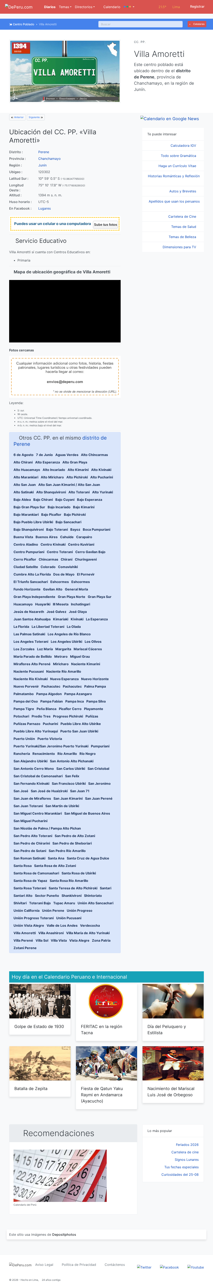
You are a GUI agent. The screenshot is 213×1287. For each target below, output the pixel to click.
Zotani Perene (25, 948)
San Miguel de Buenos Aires (87, 813)
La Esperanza (97, 619)
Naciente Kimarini (85, 664)
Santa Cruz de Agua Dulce (88, 858)
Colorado (48, 567)
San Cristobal (98, 768)
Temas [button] (64, 7)
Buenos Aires (47, 537)
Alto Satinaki (24, 492)
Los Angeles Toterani (31, 641)
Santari (105, 888)
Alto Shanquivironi (51, 492)
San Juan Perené (99, 798)
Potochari (21, 716)
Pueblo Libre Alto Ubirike (81, 724)
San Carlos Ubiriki (70, 768)
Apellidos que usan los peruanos (174, 201)
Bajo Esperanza (89, 499)
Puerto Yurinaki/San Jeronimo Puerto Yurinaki (51, 746)
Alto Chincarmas (94, 455)
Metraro (61, 656)
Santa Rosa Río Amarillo (69, 881)
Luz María (45, 649)
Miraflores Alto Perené (32, 664)
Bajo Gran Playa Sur (29, 507)
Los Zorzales (24, 649)
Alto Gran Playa (74, 462)
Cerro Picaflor (25, 559)
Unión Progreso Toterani (34, 918)
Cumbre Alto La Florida (32, 574)
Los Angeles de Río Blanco (69, 634)
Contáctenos (115, 1265)
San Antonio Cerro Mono (34, 768)
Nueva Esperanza (64, 679)
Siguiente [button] (34, 117)
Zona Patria (101, 940)
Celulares (198, 24)
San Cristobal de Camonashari (38, 776)
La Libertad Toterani (48, 627)
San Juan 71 (79, 791)
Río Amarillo (67, 754)
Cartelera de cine (185, 1152)
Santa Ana (56, 858)
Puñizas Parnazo (27, 724)
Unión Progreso (79, 910)
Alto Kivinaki (101, 470)
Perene (43, 152)
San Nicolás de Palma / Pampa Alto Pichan (47, 828)
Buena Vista (23, 537)
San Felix (72, 776)
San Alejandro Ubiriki (30, 761)
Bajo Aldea (22, 499)
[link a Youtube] (195, 1267)
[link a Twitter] (144, 1267)
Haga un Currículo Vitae (178, 166)
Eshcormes (59, 582)
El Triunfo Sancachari (31, 582)
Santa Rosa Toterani (30, 888)
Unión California (27, 910)
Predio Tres (41, 716)
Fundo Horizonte (27, 589)
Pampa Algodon (49, 694)
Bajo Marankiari (26, 514)
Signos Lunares (187, 1159)
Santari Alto (23, 895)
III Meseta (60, 604)
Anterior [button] (19, 117)
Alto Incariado (54, 470)
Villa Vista (59, 940)
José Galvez (56, 612)
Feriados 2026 (187, 1145)
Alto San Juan (25, 485)
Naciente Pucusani (29, 671)
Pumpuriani (100, 746)
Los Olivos (93, 641)
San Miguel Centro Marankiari (38, 813)
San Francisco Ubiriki (69, 783)
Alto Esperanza (47, 462)
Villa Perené (23, 940)
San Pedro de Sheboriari (72, 843)
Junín (42, 165)
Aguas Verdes (66, 455)
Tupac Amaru (64, 903)
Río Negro (87, 754)
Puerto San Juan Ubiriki (79, 731)
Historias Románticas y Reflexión (174, 176)
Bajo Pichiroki (75, 514)
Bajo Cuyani (64, 499)
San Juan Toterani (28, 806)
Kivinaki (77, 619)
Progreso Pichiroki (68, 716)
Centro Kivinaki (53, 544)
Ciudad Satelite (26, 567)
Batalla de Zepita (30, 1088)
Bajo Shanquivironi (29, 529)
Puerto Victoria (49, 739)
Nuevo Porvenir (26, 686)
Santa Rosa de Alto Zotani (55, 866)
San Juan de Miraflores (32, 798)
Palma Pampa (95, 686)
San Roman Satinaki (29, 858)
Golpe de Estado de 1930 (39, 1026)
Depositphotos (64, 1234)
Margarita (63, 649)
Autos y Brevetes (183, 191)
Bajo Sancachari (68, 522)
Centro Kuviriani (81, 544)
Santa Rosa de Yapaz (30, 881)
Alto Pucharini (101, 477)
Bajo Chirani (43, 499)
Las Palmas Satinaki (29, 634)
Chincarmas (48, 559)
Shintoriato (93, 895)
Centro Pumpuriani (29, 552)
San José (21, 791)
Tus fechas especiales (181, 1167)
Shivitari (20, 903)
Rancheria (22, 754)
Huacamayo (23, 604)
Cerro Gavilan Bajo (90, 552)
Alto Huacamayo (27, 470)
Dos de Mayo (63, 574)
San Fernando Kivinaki (31, 783)
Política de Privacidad (79, 1265)
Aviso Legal (44, 1265)
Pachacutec (50, 686)
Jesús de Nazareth (29, 612)
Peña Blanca (46, 709)
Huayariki (42, 604)
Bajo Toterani (57, 529)
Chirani (66, 559)
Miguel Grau (80, 656)
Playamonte (93, 709)
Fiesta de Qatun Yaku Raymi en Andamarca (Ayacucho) (102, 1095)
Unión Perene (53, 910)
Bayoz (75, 529)
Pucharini (50, 724)
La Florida (21, 627)
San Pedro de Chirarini (32, 843)
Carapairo (84, 537)
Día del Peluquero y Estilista (166, 1029)
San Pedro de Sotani (30, 851)
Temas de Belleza (183, 237)
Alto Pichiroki (77, 477)
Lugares (44, 208)
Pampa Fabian (51, 701)
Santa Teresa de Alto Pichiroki (73, 888)
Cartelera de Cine (182, 216)
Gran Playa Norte (71, 597)
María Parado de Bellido (33, 656)
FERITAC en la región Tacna (101, 1029)
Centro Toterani (60, 552)
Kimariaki (60, 619)
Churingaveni (86, 559)
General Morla (76, 589)
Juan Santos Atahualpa (32, 619)
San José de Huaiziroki (49, 791)
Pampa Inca (74, 701)
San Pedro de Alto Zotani (75, 836)
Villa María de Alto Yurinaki (88, 933)
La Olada (74, 627)
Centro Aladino (26, 544)
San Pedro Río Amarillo (67, 851)
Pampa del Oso (26, 701)
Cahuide (67, 537)
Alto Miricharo (52, 477)
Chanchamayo (49, 158)
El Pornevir (86, 574)
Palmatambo (24, 694)
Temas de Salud (184, 227)
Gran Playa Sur (99, 597)
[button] (129, 7)
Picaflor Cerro (70, 709)
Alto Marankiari (26, 477)
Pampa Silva (96, 701)
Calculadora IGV (184, 145)
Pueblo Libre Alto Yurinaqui (36, 731)
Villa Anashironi (51, 933)
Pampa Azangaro (78, 694)
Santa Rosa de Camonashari (36, 873)
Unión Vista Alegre (29, 925)
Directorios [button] (83, 7)
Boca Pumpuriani (96, 529)
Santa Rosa (23, 866)
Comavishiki (68, 567)
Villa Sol (42, 940)
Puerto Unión (24, 739)
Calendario (111, 7)
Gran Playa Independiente (34, 597)
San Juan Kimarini (68, 798)
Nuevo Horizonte (95, 679)
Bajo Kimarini (83, 507)
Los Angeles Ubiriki (66, 641)
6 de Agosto (23, 455)
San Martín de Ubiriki (62, 806)
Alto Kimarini (78, 470)
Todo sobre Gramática (179, 156)
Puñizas (91, 716)
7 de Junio (44, 455)
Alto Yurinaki (102, 492)
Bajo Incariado (59, 507)
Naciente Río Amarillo (63, 671)
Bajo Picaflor (51, 514)
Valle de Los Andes (62, 925)
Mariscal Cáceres (88, 649)
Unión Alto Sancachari (95, 903)
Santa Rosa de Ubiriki (79, 873)
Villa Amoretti (25, 933)
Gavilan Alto (52, 589)
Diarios (49, 7)
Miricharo (61, 664)
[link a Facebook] (169, 1267)
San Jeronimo (99, 783)
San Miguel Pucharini (30, 821)
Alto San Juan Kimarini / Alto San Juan (69, 485)
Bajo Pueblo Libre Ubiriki (33, 522)
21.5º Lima (169, 7)
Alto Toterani (79, 492)
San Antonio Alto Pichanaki (71, 761)
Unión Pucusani (68, 918)
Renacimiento (43, 754)
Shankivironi (72, 895)
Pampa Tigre (24, 709)
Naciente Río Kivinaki (31, 679)
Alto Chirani (23, 462)
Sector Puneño (47, 895)
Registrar (196, 6)
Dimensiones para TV (180, 247)
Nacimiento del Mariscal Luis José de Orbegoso (170, 1091)
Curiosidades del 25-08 (180, 1174)
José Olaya (78, 612)
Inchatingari (80, 604)
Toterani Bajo (40, 903)
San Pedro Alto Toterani (33, 836)
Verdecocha (90, 925)
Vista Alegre (79, 940)
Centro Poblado (23, 24)
